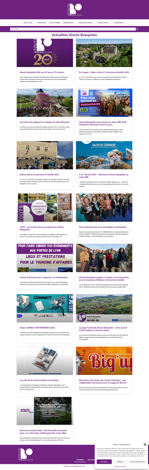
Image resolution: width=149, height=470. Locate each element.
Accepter (104, 462)
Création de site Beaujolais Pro (74, 466)
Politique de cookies (120, 466)
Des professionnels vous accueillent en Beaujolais (102, 227)
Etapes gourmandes (85, 23)
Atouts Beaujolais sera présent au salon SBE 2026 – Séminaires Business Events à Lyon (103, 123)
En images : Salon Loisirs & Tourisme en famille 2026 (104, 72)
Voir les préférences (137, 462)
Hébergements (68, 23)
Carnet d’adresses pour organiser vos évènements (44, 277)
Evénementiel (118, 23)
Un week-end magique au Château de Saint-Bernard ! (45, 122)
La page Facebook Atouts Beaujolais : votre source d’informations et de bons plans (103, 329)
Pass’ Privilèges (54, 23)
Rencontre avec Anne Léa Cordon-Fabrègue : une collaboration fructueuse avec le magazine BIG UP (102, 381)
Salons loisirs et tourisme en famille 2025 (39, 174)
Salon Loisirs (27, 23)
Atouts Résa (42, 23)
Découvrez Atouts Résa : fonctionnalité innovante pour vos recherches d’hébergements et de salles (43, 431)
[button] (145, 445)
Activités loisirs (103, 23)
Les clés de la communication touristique (39, 380)
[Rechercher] (137, 29)
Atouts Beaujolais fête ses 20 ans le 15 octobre (42, 72)
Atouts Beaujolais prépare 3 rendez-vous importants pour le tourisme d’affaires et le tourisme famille (104, 278)
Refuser (120, 462)
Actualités (80, 460)
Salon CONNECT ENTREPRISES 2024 (37, 328)
